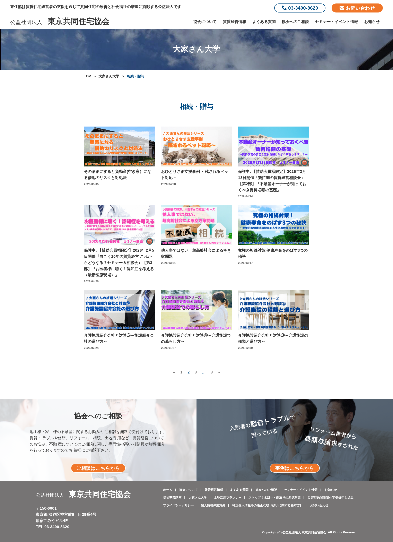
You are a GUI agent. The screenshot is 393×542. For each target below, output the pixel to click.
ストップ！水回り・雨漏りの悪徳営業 (274, 497)
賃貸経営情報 (234, 21)
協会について (205, 21)
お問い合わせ (360, 8)
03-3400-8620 (303, 8)
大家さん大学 (198, 497)
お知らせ (372, 21)
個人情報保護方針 (213, 505)
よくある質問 (264, 21)
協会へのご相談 (295, 21)
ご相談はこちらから (98, 468)
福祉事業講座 (172, 497)
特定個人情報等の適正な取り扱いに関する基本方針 (267, 505)
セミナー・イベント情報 (336, 21)
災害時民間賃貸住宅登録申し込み (331, 497)
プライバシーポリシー (178, 505)
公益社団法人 (60, 22)
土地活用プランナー (228, 497)
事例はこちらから (294, 468)
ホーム (167, 489)
